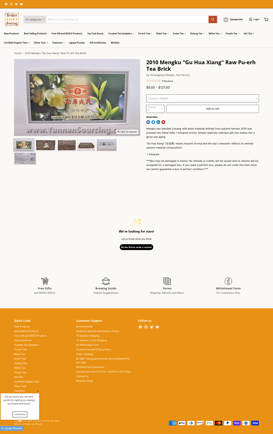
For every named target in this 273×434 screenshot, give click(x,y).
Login (256, 19)
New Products (11, 33)
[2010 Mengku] (24, 145)
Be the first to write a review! (136, 247)
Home (17, 53)
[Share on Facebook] (148, 122)
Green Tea (178, 33)
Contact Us (82, 376)
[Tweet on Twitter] (153, 122)
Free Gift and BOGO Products (67, 33)
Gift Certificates (98, 42)
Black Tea (161, 33)
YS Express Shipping (88, 335)
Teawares (57, 42)
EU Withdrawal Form (87, 344)
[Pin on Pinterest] (163, 122)
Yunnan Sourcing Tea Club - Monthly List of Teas (103, 371)
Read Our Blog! (84, 380)
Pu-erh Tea (144, 33)
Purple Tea (232, 33)
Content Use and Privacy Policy (93, 349)
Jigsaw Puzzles (77, 42)
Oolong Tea (196, 33)
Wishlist (115, 42)
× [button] (37, 391)
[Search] (213, 19)
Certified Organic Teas (16, 42)
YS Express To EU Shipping (91, 340)
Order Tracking (84, 354)
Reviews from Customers (90, 367)
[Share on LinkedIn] (158, 122)
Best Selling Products (35, 33)
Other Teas (40, 42)
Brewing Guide (84, 326)
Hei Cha (248, 33)
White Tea (214, 33)
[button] (23, 428)
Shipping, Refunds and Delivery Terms (97, 331)
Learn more (20, 414)
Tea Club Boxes (95, 33)
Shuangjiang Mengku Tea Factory (170, 75)
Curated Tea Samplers (120, 33)
